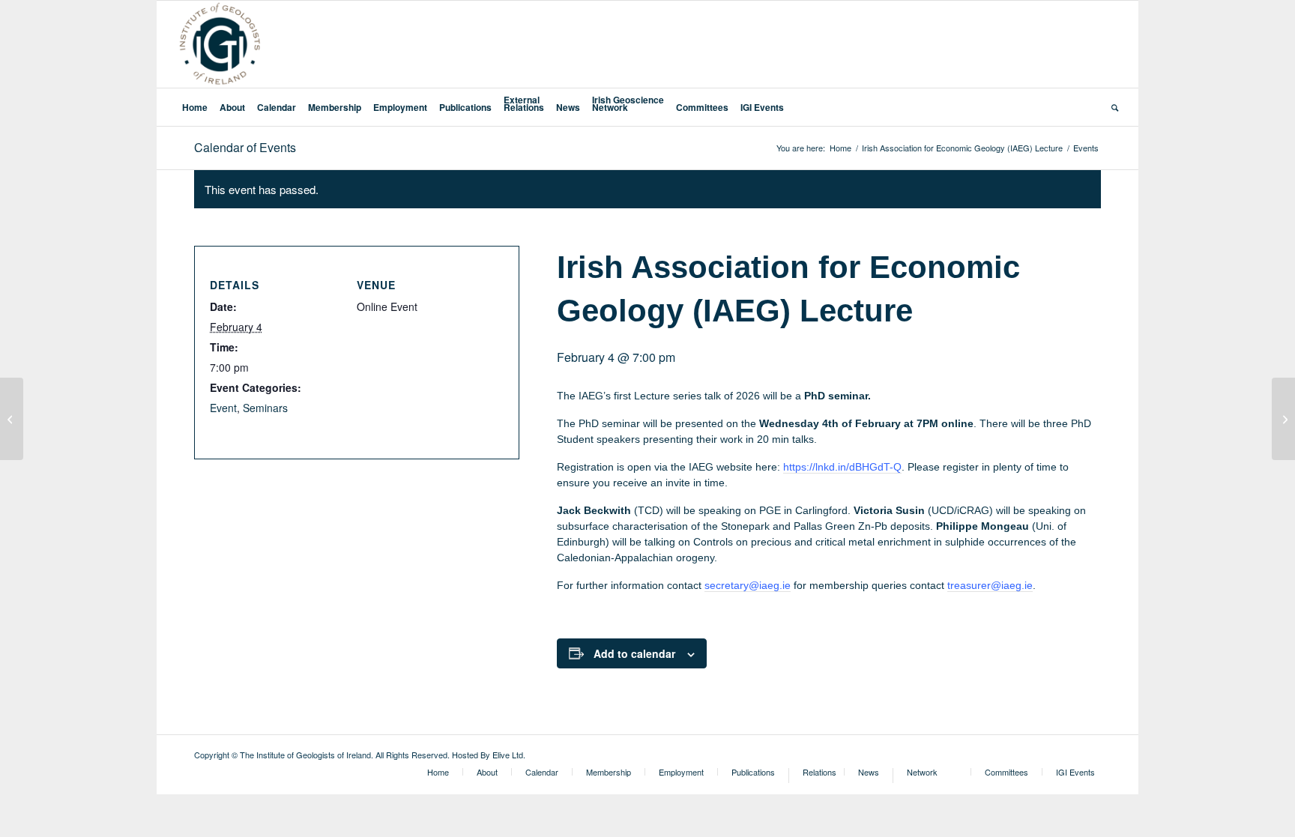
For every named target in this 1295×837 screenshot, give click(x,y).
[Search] (1111, 107)
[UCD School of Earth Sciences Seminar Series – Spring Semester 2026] (11, 419)
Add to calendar (634, 653)
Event (223, 407)
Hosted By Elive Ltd (487, 755)
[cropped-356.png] (219, 44)
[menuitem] (195, 107)
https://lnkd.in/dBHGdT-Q (842, 467)
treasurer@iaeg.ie (990, 585)
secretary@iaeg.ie (747, 585)
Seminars (265, 407)
